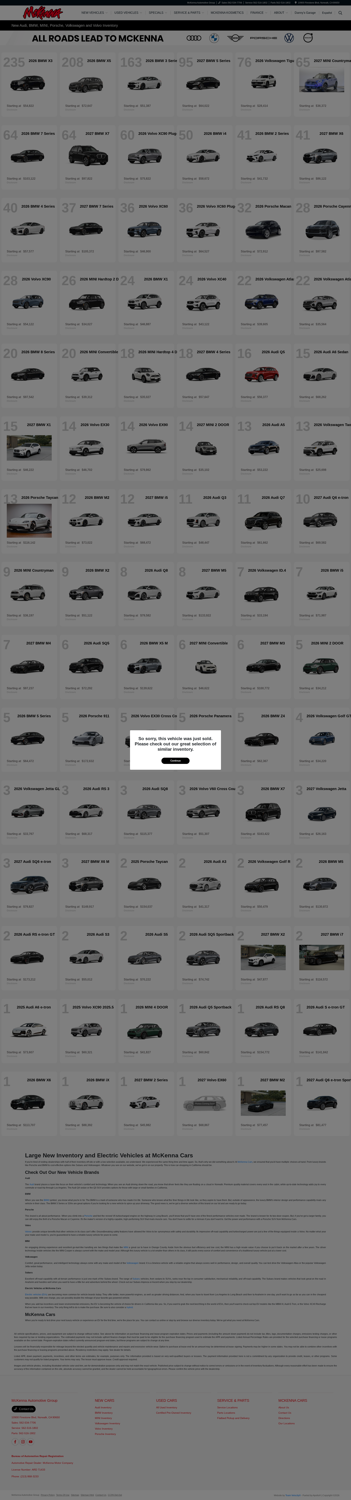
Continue (175, 760)
